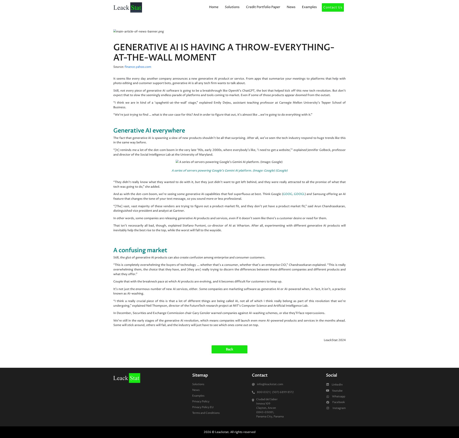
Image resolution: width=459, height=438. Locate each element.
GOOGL (299, 194)
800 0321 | (264, 392)
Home (213, 7)
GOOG (287, 194)
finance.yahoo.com (138, 67)
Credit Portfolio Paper (263, 7)
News (291, 7)
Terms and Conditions (206, 413)
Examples (309, 7)
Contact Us (332, 7)
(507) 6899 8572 (282, 392)
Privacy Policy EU (203, 407)
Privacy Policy (200, 401)
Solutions (232, 7)
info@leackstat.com (270, 384)
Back (229, 349)
